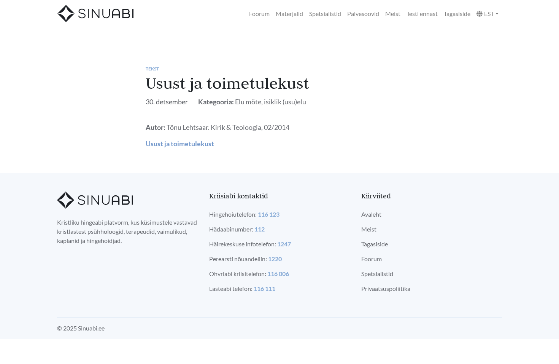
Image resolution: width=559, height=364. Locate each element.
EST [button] (489, 13)
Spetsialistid (325, 13)
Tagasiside (457, 13)
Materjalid (289, 13)
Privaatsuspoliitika (385, 288)
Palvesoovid (363, 13)
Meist (392, 13)
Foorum (259, 13)
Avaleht (371, 214)
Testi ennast (422, 13)
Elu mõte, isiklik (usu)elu (270, 101)
